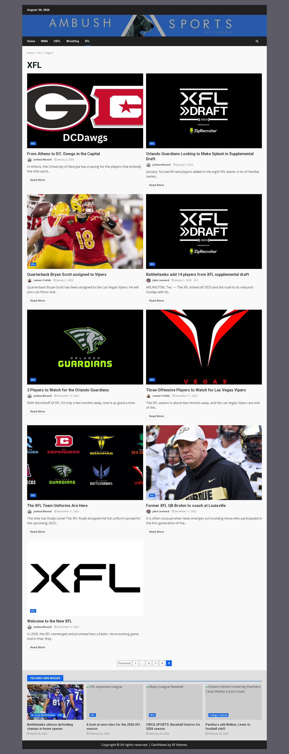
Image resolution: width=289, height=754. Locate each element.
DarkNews (159, 745)
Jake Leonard (160, 280)
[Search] (257, 41)
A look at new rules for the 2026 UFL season (115, 702)
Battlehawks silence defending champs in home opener (55, 702)
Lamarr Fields (42, 280)
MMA (44, 41)
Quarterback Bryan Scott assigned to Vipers (85, 231)
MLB (152, 715)
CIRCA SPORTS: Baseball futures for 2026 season (174, 702)
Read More (37, 180)
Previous (124, 663)
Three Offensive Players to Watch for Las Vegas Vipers (204, 347)
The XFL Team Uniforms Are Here (85, 462)
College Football (218, 715)
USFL (57, 41)
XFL (87, 41)
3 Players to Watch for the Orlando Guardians (85, 347)
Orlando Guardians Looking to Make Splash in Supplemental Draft (204, 110)
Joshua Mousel (42, 159)
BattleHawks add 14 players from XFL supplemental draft (204, 231)
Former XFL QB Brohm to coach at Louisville (204, 462)
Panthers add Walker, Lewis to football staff (233, 702)
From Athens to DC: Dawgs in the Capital (85, 110)
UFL (60, 715)
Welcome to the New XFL (85, 578)
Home (31, 41)
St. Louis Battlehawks (43, 715)
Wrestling (72, 41)
